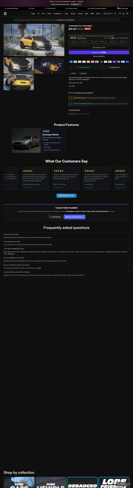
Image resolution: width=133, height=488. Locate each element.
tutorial (39, 268)
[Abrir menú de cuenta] (123, 14)
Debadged (39, 20)
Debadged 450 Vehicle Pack (9, 184)
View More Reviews (66, 195)
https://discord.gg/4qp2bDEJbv (83, 92)
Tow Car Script (97, 184)
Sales (32, 8)
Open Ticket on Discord (75, 217)
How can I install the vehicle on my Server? (16, 265)
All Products (22, 20)
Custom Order (67, 184)
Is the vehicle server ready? (12, 241)
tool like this (11, 253)
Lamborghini (47, 20)
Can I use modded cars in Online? (14, 258)
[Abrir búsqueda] (115, 14)
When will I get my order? (11, 234)
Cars (28, 20)
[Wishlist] (120, 13)
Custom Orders (72, 8)
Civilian (33, 20)
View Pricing (56, 217)
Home (16, 20)
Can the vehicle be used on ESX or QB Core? (17, 272)
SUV (53, 20)
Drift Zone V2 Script (38, 184)
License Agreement (74, 110)
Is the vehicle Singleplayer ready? (14, 248)
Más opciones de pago (99, 56)
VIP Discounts (51, 8)
